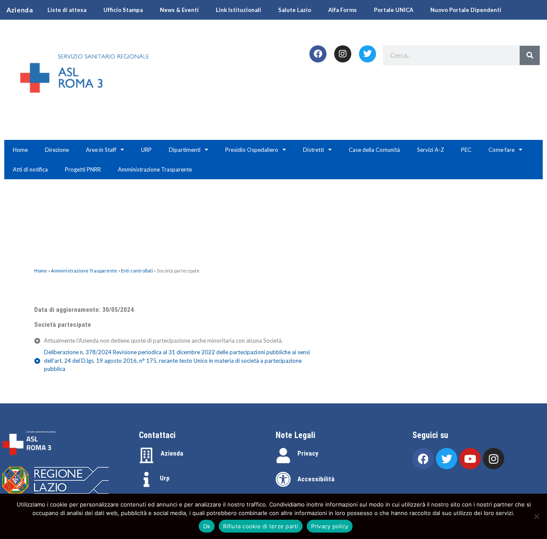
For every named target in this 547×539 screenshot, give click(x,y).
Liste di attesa (66, 9)
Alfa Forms (342, 9)
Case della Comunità (374, 149)
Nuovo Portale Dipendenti (465, 9)
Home (20, 149)
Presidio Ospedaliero (251, 149)
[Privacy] (283, 455)
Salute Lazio (294, 9)
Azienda (172, 453)
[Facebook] (317, 53)
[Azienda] (146, 455)
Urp (165, 478)
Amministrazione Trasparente (155, 169)
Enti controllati (137, 270)
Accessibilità (316, 479)
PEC (466, 149)
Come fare (501, 149)
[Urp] (146, 479)
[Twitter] (367, 53)
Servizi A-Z (430, 149)
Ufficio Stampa (123, 9)
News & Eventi (179, 9)
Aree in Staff (101, 149)
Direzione (57, 149)
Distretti (313, 149)
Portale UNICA (393, 9)
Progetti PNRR (83, 169)
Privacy (307, 453)
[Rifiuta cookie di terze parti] (536, 516)
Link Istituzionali (238, 9)
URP (146, 149)
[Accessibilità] (283, 479)
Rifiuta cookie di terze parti (260, 526)
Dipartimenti (184, 149)
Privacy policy (330, 526)
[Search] (530, 55)
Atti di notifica (30, 169)
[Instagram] (342, 53)
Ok (207, 526)
